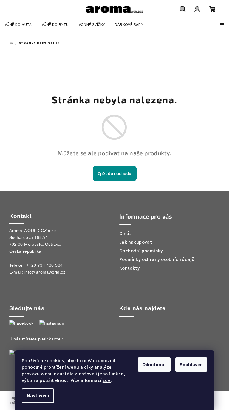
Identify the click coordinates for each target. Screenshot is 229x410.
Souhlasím (191, 364)
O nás (125, 233)
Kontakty (129, 268)
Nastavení (38, 395)
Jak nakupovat (135, 242)
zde (107, 380)
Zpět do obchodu (114, 173)
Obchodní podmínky (141, 251)
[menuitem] (18, 25)
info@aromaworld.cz (44, 272)
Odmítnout (154, 364)
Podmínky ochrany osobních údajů (156, 259)
